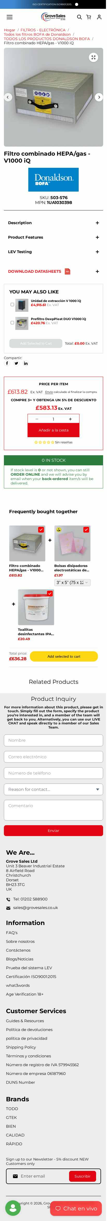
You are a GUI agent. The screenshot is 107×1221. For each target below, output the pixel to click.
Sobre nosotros (20, 944)
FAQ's (11, 935)
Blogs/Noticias (19, 961)
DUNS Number (20, 1084)
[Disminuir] (35, 422)
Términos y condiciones (28, 1058)
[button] (43, 445)
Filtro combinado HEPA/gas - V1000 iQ (25, 570)
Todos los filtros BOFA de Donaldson (37, 34)
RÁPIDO (14, 1146)
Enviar (52, 833)
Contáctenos (18, 952)
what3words (18, 987)
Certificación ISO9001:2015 (31, 979)
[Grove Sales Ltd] (53, 17)
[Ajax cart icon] (88, 17)
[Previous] (8, 97)
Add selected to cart (62, 659)
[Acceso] (99, 17)
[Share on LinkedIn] (26, 363)
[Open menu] (9, 17)
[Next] (99, 97)
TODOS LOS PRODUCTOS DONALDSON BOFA (47, 39)
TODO (12, 1111)
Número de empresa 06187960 (36, 1076)
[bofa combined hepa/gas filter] (93, 57)
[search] (79, 17)
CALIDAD (15, 1137)
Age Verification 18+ (25, 996)
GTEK (11, 1120)
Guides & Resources (25, 1023)
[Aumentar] (69, 422)
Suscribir (80, 1179)
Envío (49, 392)
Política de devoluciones (29, 1032)
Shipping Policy (21, 1049)
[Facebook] (7, 363)
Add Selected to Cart (34, 343)
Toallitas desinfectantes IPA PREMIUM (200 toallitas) (34, 634)
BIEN (11, 1128)
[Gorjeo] (16, 363)
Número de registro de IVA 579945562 (42, 1067)
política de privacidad (26, 1040)
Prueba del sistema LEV (29, 970)
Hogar (9, 30)
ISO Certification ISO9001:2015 (51, 4)
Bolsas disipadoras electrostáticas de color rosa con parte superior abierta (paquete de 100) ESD (72, 570)
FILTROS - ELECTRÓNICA (43, 30)
